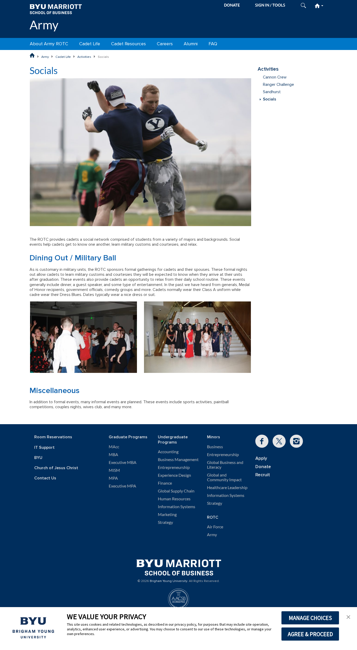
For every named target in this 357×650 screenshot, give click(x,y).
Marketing (167, 514)
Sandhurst (272, 91)
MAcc (114, 446)
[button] (348, 616)
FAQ (213, 44)
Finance (165, 483)
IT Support (44, 447)
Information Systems (176, 506)
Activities (84, 57)
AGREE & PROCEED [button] (310, 634)
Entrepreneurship (174, 467)
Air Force (215, 526)
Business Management (178, 459)
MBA (113, 454)
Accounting (168, 451)
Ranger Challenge (278, 84)
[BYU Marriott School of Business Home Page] (32, 55)
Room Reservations (53, 437)
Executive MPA (122, 486)
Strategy (165, 522)
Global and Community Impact (224, 477)
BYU (38, 457)
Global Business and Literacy (225, 464)
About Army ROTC (49, 44)
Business (215, 446)
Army (44, 25)
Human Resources (174, 498)
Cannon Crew (274, 77)
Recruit (262, 475)
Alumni (191, 44)
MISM (114, 470)
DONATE (232, 5)
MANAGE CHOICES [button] (310, 617)
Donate (263, 466)
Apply (261, 458)
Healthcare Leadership (227, 487)
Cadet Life (89, 44)
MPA (113, 478)
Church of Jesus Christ (56, 468)
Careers (165, 44)
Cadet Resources (128, 44)
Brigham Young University (168, 581)
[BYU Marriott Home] (56, 8)
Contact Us (45, 478)
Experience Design (174, 475)
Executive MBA (122, 462)
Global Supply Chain (176, 491)
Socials (269, 99)
